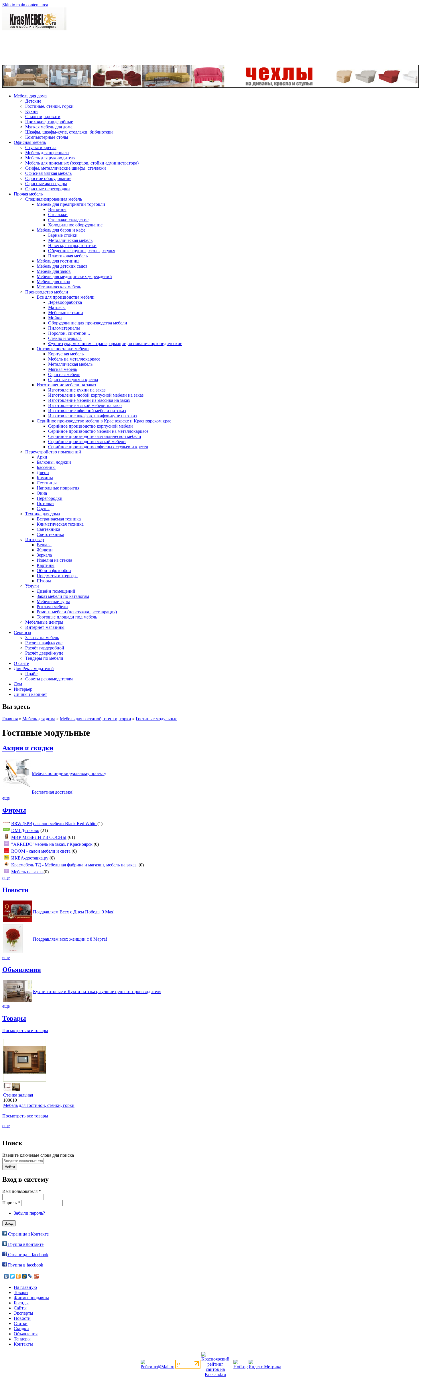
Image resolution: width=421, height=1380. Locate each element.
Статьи (20, 1323)
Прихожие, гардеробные (49, 121)
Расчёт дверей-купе (44, 653)
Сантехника (48, 529)
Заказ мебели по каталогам (63, 596)
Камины (45, 477)
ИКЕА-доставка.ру (29, 858)
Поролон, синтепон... (69, 333)
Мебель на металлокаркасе (74, 359)
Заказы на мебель (42, 637)
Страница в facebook (27, 1254)
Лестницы (47, 482)
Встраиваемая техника (59, 518)
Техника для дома (42, 513)
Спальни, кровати (42, 116)
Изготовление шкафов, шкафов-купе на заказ (92, 415)
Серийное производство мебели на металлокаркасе (98, 431)
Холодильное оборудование (75, 224)
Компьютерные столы (46, 137)
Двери (43, 472)
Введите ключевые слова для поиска (38, 1155)
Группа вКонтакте (25, 1244)
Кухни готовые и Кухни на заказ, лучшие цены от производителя (97, 991)
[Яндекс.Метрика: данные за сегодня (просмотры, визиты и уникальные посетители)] (265, 1364)
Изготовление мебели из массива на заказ (89, 400)
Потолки (45, 503)
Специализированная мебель (53, 199)
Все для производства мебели (66, 297)
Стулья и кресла (40, 147)
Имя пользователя (21, 1191)
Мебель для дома (30, 95)
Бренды (21, 1302)
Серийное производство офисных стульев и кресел (98, 446)
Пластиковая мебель (68, 255)
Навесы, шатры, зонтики (72, 245)
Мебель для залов (54, 271)
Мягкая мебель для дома (48, 126)
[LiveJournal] (30, 1276)
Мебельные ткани (65, 312)
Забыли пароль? (29, 1213)
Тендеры (22, 1338)
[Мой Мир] (24, 1276)
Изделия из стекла (54, 560)
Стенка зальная (18, 1095)
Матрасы (57, 307)
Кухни (31, 111)
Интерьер (34, 539)
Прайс (31, 673)
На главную (25, 1287)
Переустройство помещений (53, 451)
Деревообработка (65, 302)
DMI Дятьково (25, 830)
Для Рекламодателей (34, 668)
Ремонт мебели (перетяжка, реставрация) (77, 611)
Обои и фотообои (54, 570)
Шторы (44, 580)
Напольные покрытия (58, 488)
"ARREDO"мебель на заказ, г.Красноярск (52, 844)
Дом (18, 684)
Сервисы (22, 632)
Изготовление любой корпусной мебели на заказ (95, 395)
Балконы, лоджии (54, 462)
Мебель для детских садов (62, 266)
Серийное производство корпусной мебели (90, 426)
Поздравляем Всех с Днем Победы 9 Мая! (74, 911)
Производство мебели (46, 291)
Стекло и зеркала (65, 338)
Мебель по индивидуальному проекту (69, 773)
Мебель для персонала (47, 152)
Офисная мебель (30, 142)
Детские (33, 101)
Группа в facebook (25, 1264)
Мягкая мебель (62, 369)
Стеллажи (58, 214)
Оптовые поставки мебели (63, 348)
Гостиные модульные (156, 718)
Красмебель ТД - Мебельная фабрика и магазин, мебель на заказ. (74, 864)
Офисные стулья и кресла (73, 379)
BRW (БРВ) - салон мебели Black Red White (54, 823)
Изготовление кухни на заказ (76, 389)
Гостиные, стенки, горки (49, 106)
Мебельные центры (44, 622)
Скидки (21, 1328)
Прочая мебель (28, 193)
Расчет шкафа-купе (43, 642)
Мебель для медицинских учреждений (74, 276)
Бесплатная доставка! (53, 792)
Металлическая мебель (70, 240)
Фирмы (14, 810)
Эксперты (23, 1313)
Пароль (11, 1202)
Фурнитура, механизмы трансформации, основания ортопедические (115, 343)
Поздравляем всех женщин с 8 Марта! (70, 939)
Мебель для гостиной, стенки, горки (95, 718)
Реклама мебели (52, 606)
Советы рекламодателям (49, 678)
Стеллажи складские (68, 219)
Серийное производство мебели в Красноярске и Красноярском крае (104, 420)
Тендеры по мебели (44, 658)
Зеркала (44, 555)
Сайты (20, 1307)
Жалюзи (45, 549)
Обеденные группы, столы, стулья (81, 250)
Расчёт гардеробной (44, 647)
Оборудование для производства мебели (87, 322)
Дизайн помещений (56, 591)
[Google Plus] (37, 1276)
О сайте (21, 663)
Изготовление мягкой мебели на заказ (85, 405)
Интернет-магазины (44, 627)
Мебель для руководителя (50, 157)
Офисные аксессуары (46, 183)
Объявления (21, 969)
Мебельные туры (53, 601)
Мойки (55, 317)
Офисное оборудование (48, 178)
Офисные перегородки (47, 188)
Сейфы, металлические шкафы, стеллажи (65, 168)
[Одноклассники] (18, 1276)
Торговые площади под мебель (67, 616)
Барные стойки (63, 235)
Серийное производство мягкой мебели (87, 441)
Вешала (44, 544)
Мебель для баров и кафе (61, 230)
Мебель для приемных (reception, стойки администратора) (82, 162)
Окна (42, 493)
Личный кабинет (30, 694)
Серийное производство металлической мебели (94, 436)
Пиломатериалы (64, 328)
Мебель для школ (53, 281)
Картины (45, 565)
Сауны (43, 508)
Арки (42, 457)
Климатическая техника (60, 524)
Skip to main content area (25, 4)
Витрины (57, 209)
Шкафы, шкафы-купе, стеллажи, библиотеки (69, 132)
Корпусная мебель (66, 353)
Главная (10, 718)
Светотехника (50, 534)
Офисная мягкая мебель (48, 173)
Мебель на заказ (27, 871)
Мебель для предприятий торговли (71, 204)
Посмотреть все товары (25, 1030)
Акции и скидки (27, 748)
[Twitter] (12, 1276)
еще (6, 798)
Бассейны (46, 467)
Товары (14, 1018)
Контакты (23, 1344)
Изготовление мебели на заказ (66, 384)
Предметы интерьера (57, 575)
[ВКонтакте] (6, 1276)
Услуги (32, 586)
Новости (15, 890)
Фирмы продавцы (31, 1297)
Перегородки (49, 498)
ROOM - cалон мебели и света (40, 851)
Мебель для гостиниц (58, 261)
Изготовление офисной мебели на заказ (87, 410)
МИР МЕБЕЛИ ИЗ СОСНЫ (38, 837)
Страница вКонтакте (28, 1234)
